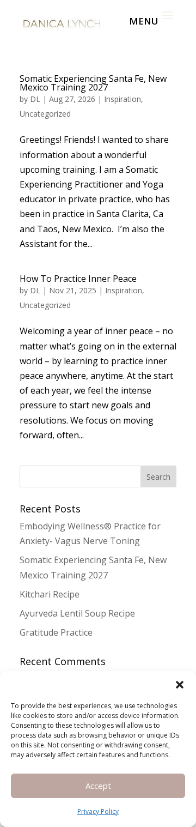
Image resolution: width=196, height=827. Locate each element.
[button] (179, 684)
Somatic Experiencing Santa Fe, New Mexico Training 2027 (93, 83)
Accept (98, 785)
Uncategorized (45, 113)
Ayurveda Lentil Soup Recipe (77, 613)
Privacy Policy (98, 811)
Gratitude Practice (56, 632)
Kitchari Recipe (49, 594)
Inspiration (122, 99)
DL (35, 99)
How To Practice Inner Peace (78, 279)
